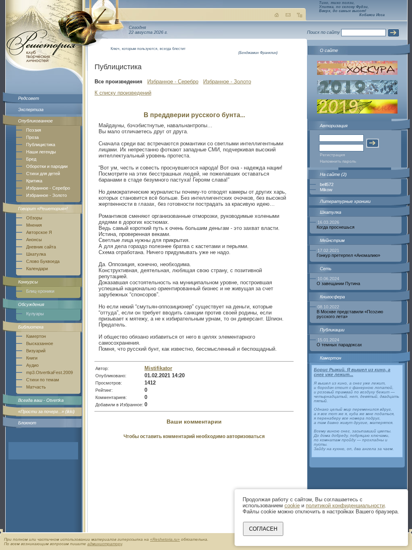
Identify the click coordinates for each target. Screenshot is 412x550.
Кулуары (35, 313)
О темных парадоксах (339, 344)
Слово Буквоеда (43, 261)
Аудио (32, 365)
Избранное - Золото (46, 195)
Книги (31, 358)
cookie (292, 505)
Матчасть (36, 387)
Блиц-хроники (40, 291)
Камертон (36, 336)
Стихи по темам (42, 379)
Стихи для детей (43, 173)
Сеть (326, 268)
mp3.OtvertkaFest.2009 (49, 372)
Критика (34, 180)
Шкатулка (36, 254)
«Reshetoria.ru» (165, 539)
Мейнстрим (332, 240)
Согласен (263, 529)
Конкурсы (28, 281)
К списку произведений (123, 93)
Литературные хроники (345, 201)
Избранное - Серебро (48, 188)
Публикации (332, 329)
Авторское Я (39, 232)
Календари (37, 268)
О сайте (329, 50)
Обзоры (34, 217)
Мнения (34, 225)
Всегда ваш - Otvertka (41, 400)
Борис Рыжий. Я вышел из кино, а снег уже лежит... (352, 372)
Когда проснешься (335, 227)
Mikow (326, 189)
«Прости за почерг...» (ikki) (46, 411)
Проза (32, 137)
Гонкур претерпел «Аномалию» (348, 255)
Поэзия (33, 130)
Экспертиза (30, 109)
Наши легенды (41, 151)
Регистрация (332, 155)
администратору (104, 544)
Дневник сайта (41, 246)
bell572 (327, 184)
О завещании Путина (338, 283)
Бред (31, 159)
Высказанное (39, 343)
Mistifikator (158, 368)
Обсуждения (31, 304)
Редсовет (28, 98)
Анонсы (34, 239)
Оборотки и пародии (47, 166)
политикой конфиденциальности (345, 505)
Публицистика (40, 144)
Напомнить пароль (338, 161)
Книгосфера (332, 296)
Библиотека (30, 327)
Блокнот (27, 422)
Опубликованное (35, 120)
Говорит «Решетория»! (43, 208)
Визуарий (35, 350)
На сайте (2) (333, 174)
